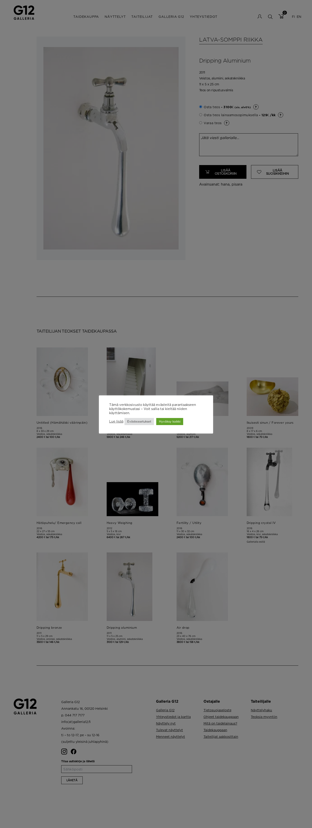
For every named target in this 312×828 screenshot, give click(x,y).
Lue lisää (116, 421)
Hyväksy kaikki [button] (169, 421)
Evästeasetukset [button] (139, 421)
